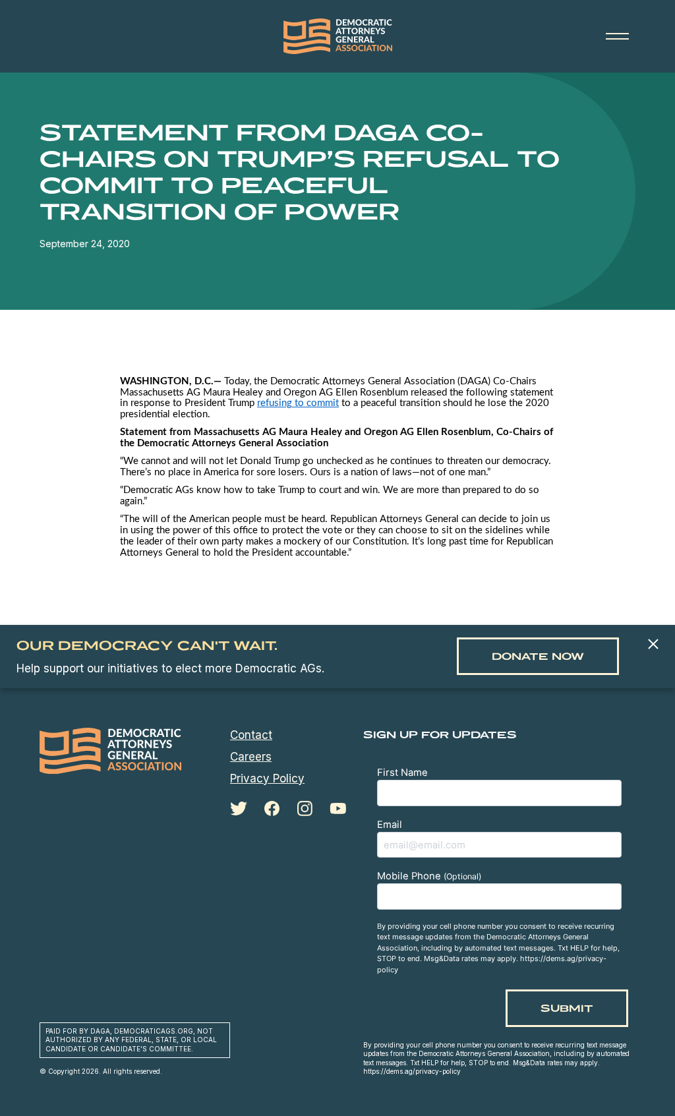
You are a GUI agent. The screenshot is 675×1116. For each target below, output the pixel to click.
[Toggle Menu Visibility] (617, 36)
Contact (251, 735)
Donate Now (538, 656)
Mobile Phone (429, 876)
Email (389, 825)
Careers (251, 756)
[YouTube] (338, 808)
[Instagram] (304, 809)
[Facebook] (271, 809)
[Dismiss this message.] (652, 645)
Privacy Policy (267, 778)
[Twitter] (238, 808)
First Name (402, 772)
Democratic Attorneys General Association (337, 36)
